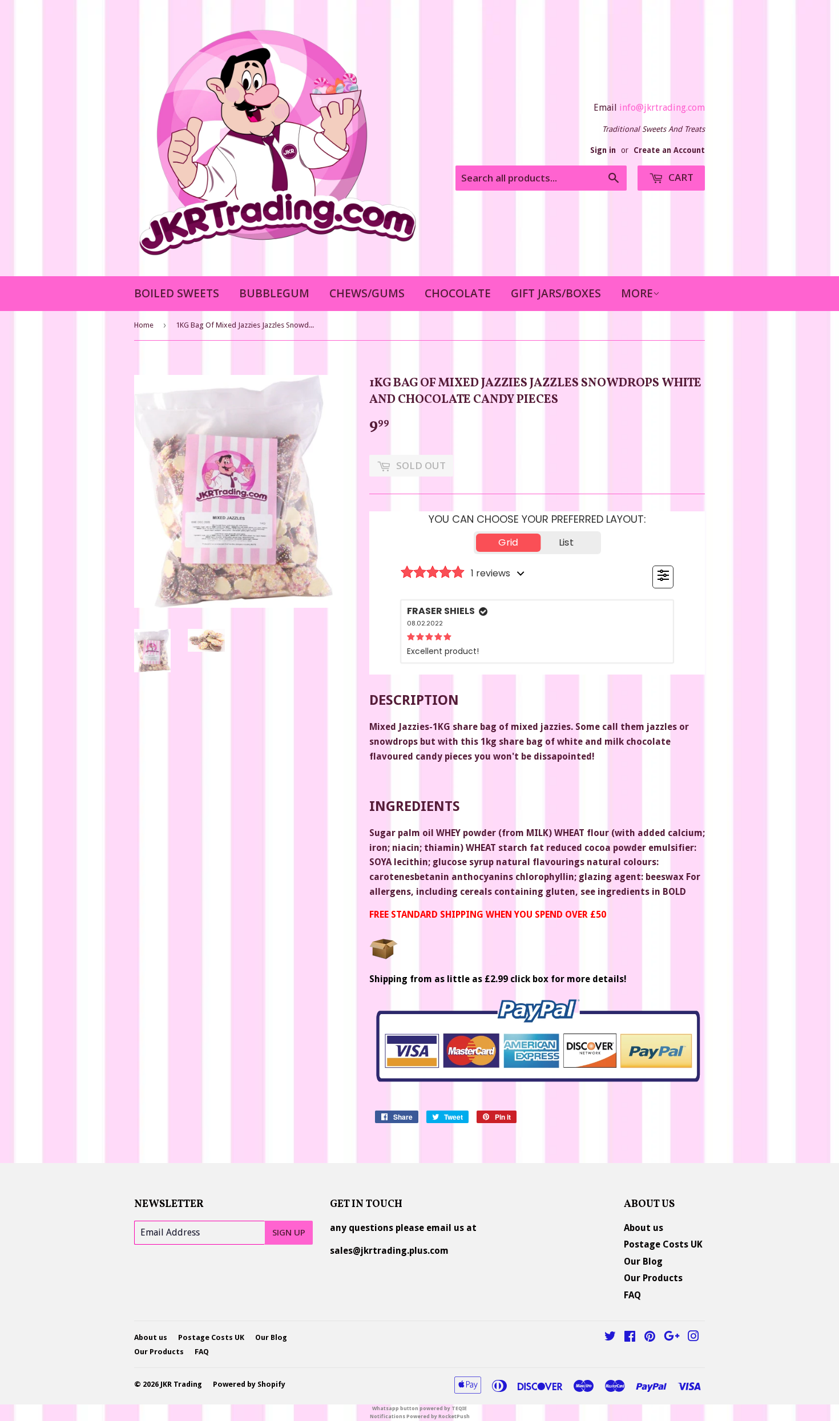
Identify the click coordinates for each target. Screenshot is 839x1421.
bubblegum (274, 293)
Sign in (603, 150)
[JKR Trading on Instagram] (693, 1337)
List (566, 542)
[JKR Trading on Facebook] (630, 1337)
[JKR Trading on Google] (672, 1337)
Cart (679, 177)
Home (144, 325)
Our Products (653, 1278)
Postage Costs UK (663, 1244)
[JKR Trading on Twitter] (610, 1337)
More (637, 293)
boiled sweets (176, 293)
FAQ (632, 1295)
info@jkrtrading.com (662, 107)
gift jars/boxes (556, 293)
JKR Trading (181, 1384)
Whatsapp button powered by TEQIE (419, 1408)
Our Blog (643, 1261)
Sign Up (288, 1232)
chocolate (458, 293)
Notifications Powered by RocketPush (420, 1416)
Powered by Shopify (249, 1384)
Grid (508, 542)
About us (643, 1227)
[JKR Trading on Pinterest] (650, 1337)
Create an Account (669, 150)
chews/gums (367, 293)
